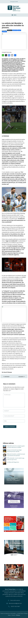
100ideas (18, 615)
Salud (19, 30)
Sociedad (4, 31)
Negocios (15, 30)
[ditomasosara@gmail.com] (14, 603)
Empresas (9, 30)
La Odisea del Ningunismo (13, 462)
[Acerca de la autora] (14, 600)
